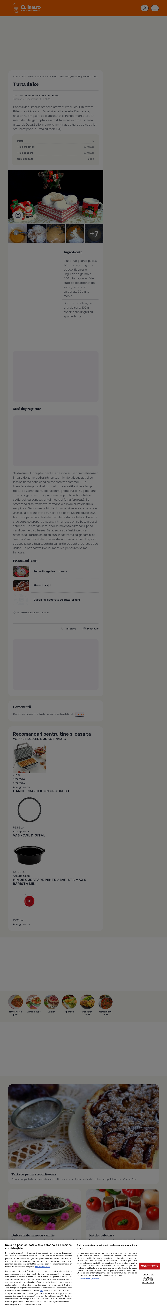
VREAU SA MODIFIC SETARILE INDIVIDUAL (148, 1278)
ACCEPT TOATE (149, 1266)
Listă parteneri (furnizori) (88, 1278)
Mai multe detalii (42, 1266)
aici (41, 1290)
